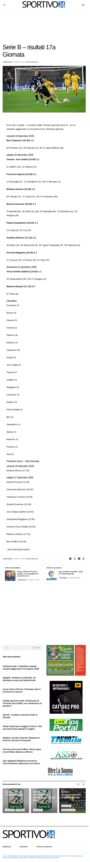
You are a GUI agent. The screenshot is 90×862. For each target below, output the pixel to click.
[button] (4, 5)
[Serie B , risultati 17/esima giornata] (16, 800)
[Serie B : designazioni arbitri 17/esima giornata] (72, 800)
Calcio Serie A (22, 580)
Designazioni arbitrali (68, 810)
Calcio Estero (63, 578)
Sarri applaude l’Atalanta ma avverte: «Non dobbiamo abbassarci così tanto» (21, 762)
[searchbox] (17, 647)
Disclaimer (24, 846)
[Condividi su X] (75, 559)
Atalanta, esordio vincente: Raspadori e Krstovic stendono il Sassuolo (21, 739)
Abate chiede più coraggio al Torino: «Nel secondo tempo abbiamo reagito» (22, 727)
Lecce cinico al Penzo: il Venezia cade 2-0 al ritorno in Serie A (22, 690)
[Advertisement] (45, 25)
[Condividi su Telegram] (79, 559)
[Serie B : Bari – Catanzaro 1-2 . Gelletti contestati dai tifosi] (44, 800)
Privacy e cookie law (44, 846)
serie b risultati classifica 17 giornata (18, 549)
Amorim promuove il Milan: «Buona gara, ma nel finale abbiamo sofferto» (22, 750)
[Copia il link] (83, 559)
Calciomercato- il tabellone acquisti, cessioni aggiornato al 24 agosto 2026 (21, 667)
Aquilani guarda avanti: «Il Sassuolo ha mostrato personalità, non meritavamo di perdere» (22, 703)
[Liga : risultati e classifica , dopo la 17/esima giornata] (65, 574)
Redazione (7, 846)
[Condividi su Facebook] (70, 559)
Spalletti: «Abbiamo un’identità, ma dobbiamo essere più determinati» (19, 679)
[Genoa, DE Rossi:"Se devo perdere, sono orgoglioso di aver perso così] (23, 574)
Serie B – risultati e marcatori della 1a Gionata (20, 716)
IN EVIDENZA (20, 810)
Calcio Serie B (7, 62)
